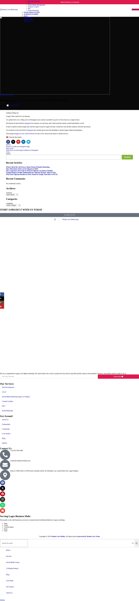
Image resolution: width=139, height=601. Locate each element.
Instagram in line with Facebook (24, 133)
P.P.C (3, 406)
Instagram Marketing (6, 95)
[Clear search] (132, 543)
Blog (3, 438)
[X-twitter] (2, 488)
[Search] (136, 543)
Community (6, 429)
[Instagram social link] (2, 303)
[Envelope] (2, 510)
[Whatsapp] (2, 505)
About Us (5, 419)
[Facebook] (2, 482)
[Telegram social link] (28, 142)
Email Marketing (7, 411)
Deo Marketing (14, 105)
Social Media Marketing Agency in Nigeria (16, 397)
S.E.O (4, 392)
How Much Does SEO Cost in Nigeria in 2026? (22, 169)
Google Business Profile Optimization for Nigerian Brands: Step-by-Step (31, 172)
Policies (4, 443)
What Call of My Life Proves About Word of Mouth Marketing (28, 167)
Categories (9, 203)
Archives (9, 193)
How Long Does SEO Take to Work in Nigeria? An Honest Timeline (29, 171)
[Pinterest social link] (18, 142)
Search (8, 154)
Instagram (28, 123)
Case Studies (6, 434)
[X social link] (13, 142)
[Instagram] (2, 499)
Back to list (9, 148)
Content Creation (7, 401)
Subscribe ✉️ (118, 376)
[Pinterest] (2, 493)
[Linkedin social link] (23, 142)
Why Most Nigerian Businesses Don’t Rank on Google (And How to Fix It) (31, 174)
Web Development (8, 387)
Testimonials (6, 424)
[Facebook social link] (8, 142)
